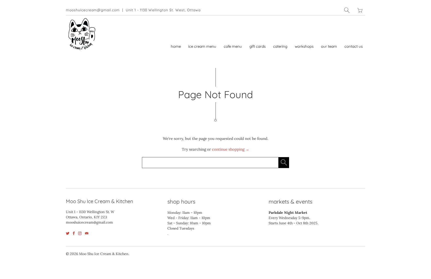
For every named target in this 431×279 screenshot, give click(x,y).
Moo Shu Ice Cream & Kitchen (103, 254)
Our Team (329, 46)
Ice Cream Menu (202, 46)
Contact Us (353, 46)
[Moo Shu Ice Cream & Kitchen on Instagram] (80, 233)
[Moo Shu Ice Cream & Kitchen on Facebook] (74, 233)
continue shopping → (230, 149)
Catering (280, 46)
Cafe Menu (233, 46)
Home (176, 46)
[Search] (347, 10)
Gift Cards (257, 46)
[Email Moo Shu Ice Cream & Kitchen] (86, 233)
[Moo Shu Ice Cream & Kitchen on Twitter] (67, 233)
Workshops (304, 46)
